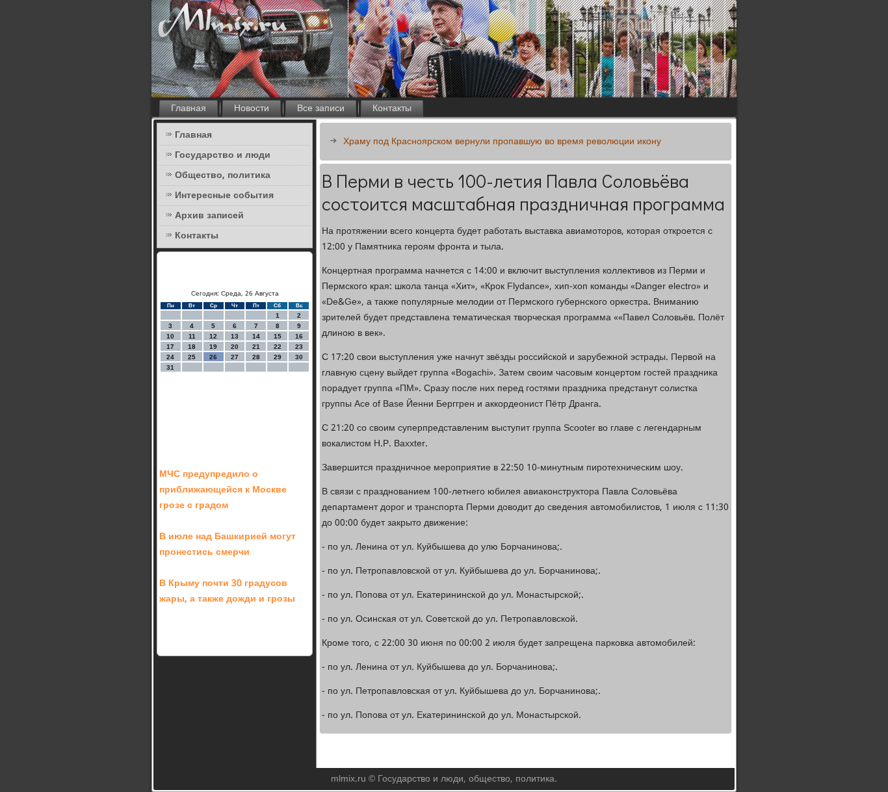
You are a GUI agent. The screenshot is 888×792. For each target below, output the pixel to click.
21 (256, 346)
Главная (188, 108)
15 (277, 336)
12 (213, 336)
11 (192, 336)
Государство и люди (222, 155)
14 (256, 336)
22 (277, 346)
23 (299, 346)
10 (170, 336)
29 (277, 357)
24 (170, 357)
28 (256, 357)
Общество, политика (222, 175)
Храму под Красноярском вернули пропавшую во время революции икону (502, 141)
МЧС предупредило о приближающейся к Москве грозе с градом (223, 489)
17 (170, 346)
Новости (251, 108)
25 (192, 357)
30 (299, 357)
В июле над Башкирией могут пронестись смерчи (227, 544)
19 (213, 346)
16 (299, 336)
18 (192, 346)
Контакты (391, 108)
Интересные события (224, 195)
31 (170, 367)
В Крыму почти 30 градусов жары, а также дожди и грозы (227, 591)
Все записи (321, 108)
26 (213, 357)
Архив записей (209, 216)
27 (235, 357)
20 (235, 346)
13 (235, 336)
